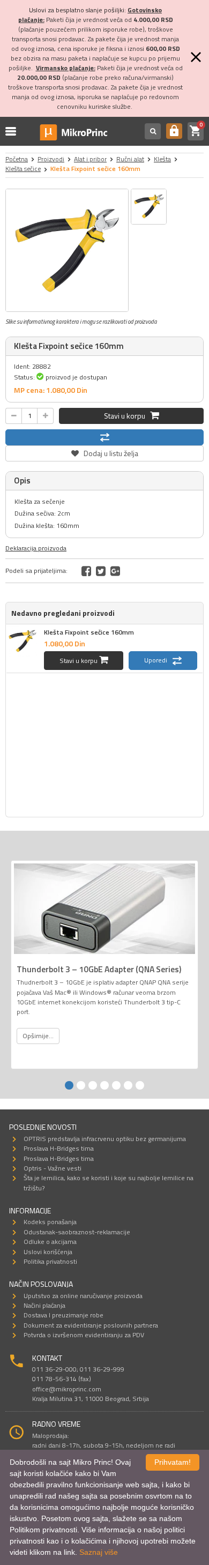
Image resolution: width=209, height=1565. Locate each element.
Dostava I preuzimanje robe (63, 1315)
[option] (67, 250)
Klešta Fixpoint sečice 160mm (89, 632)
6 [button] (128, 1085)
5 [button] (116, 1085)
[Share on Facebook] (86, 570)
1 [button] (69, 1085)
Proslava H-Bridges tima (59, 1148)
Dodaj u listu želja (104, 452)
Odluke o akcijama (50, 1241)
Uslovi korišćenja (48, 1252)
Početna (16, 159)
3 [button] (92, 1085)
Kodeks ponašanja (50, 1222)
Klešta (162, 159)
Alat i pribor (90, 159)
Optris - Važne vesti (52, 1168)
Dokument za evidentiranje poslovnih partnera (91, 1325)
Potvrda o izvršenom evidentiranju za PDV (84, 1335)
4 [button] (104, 1085)
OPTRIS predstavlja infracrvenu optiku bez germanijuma (105, 1139)
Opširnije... (38, 1036)
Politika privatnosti (50, 1261)
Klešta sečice (23, 168)
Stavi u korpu (127, 415)
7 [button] (140, 1085)
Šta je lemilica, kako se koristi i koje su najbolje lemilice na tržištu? (108, 1183)
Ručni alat (130, 159)
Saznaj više (98, 1552)
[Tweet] (101, 570)
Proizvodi (51, 159)
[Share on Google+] (115, 570)
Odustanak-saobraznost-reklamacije (77, 1232)
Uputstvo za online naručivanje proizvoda (83, 1296)
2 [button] (81, 1085)
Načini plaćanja (44, 1305)
